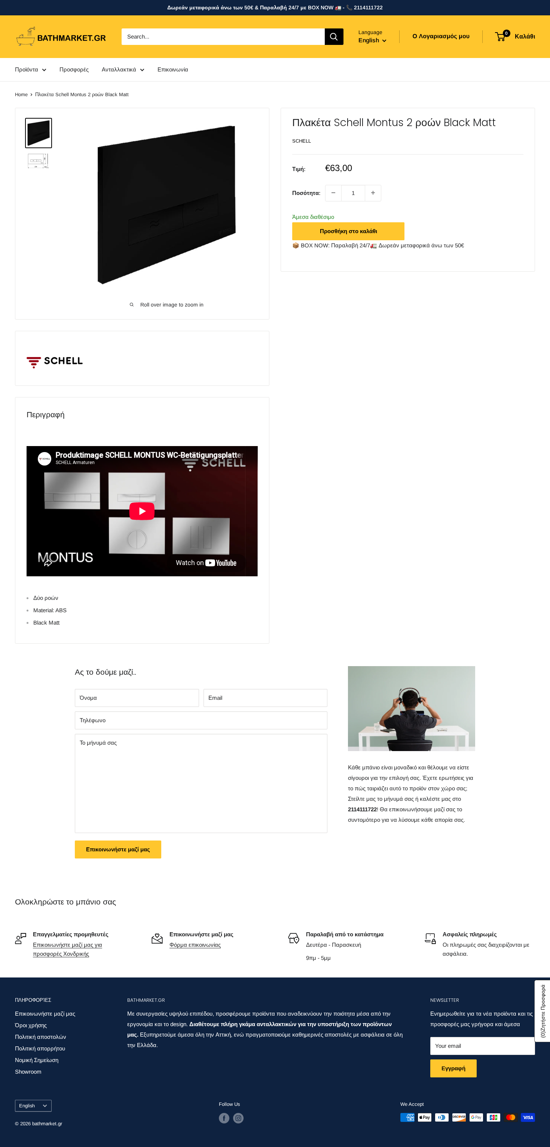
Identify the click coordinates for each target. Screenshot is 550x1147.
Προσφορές (74, 69)
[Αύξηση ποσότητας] (373, 193)
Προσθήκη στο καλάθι (348, 231)
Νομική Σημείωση (36, 1060)
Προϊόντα (26, 69)
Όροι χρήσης (31, 1025)
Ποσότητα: (306, 192)
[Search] (334, 36)
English (27, 1105)
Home (21, 94)
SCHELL (301, 141)
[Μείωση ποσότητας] (333, 193)
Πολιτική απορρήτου (40, 1048)
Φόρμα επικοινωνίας (195, 945)
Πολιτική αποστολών (40, 1037)
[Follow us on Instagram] (238, 1118)
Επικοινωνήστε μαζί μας (118, 849)
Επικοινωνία (173, 69)
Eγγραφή (453, 1068)
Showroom (28, 1071)
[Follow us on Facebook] (224, 1118)
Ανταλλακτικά (119, 69)
